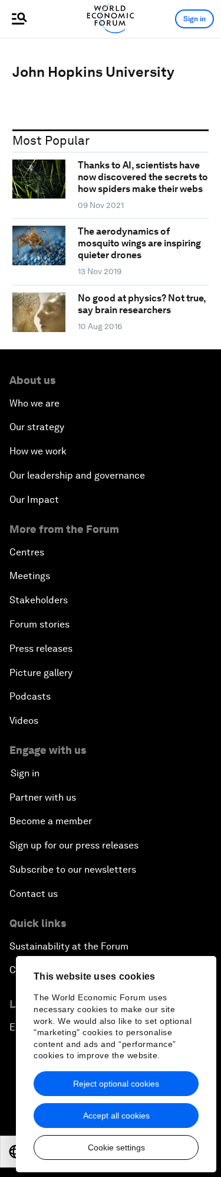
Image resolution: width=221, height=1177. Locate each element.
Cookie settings (116, 1147)
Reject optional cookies (116, 1083)
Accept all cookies (116, 1115)
